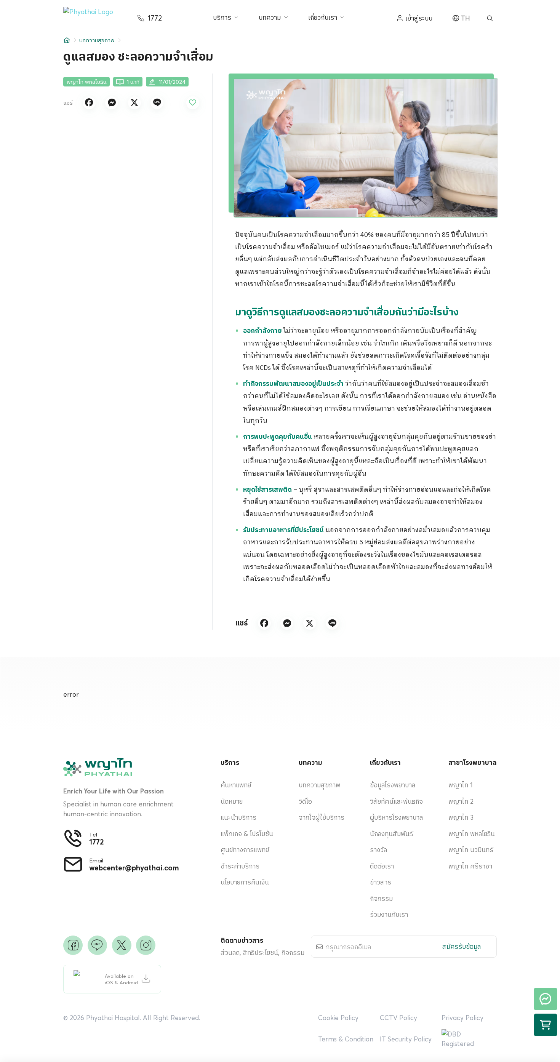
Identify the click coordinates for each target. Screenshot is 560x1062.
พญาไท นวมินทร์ (470, 850)
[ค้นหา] (490, 18)
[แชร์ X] (134, 102)
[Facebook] (73, 945)
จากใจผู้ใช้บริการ (321, 817)
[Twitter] (121, 945)
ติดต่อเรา (382, 866)
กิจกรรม (381, 898)
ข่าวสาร (380, 882)
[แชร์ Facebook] (89, 102)
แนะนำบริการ (238, 817)
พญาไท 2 (461, 801)
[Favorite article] (192, 102)
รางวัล (378, 850)
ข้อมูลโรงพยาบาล (392, 785)
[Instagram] (145, 945)
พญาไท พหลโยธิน (471, 834)
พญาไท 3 (461, 817)
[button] (93, 18)
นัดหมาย (232, 801)
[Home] (67, 40)
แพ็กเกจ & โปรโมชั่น (247, 834)
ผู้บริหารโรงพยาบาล (396, 817)
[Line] (97, 945)
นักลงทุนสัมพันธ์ (391, 834)
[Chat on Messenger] (545, 999)
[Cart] (545, 1025)
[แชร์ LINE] (156, 102)
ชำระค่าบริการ (240, 866)
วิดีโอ (305, 801)
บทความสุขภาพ (97, 40)
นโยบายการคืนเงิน (245, 882)
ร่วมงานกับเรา (389, 914)
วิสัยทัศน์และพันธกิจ (396, 801)
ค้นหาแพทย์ (236, 785)
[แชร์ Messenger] (111, 102)
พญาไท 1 (460, 785)
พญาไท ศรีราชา (470, 866)
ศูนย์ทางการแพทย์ (245, 850)
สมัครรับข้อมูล (461, 946)
